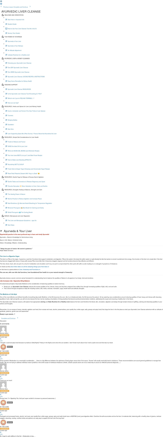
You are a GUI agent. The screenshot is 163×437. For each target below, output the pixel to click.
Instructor (10, 346)
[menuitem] (1, 4)
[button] (1, 2)
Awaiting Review (4, 335)
